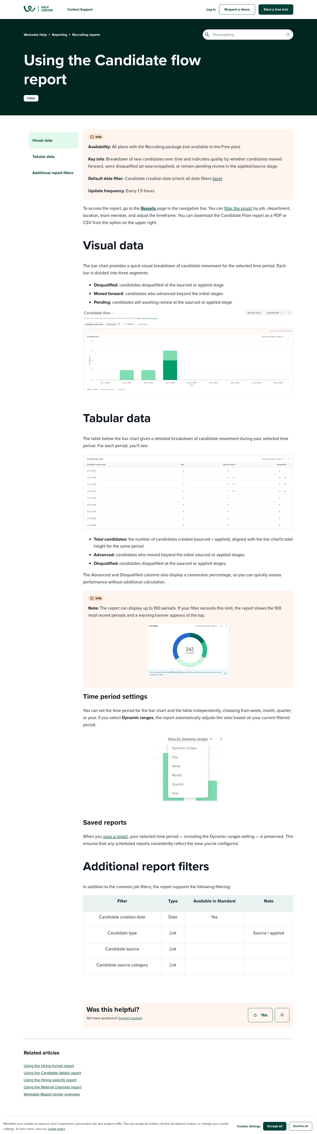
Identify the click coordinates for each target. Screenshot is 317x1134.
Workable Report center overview (52, 1094)
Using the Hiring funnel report (49, 1065)
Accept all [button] (274, 1126)
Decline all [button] (300, 1126)
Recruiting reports (86, 34)
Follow (31, 98)
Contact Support (80, 9)
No (282, 1015)
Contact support (130, 1018)
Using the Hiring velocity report (50, 1080)
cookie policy (56, 1129)
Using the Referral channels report (52, 1087)
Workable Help (35, 34)
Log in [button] (211, 9)
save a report (115, 836)
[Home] (42, 9)
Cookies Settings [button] (249, 1126)
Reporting (59, 34)
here (216, 178)
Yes (261, 1015)
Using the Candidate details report (52, 1072)
